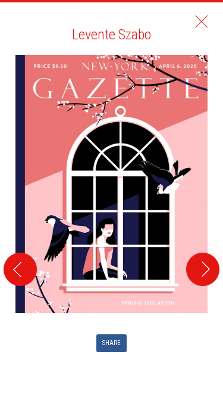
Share (111, 343)
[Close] (201, 21)
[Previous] (18, 164)
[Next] (204, 164)
